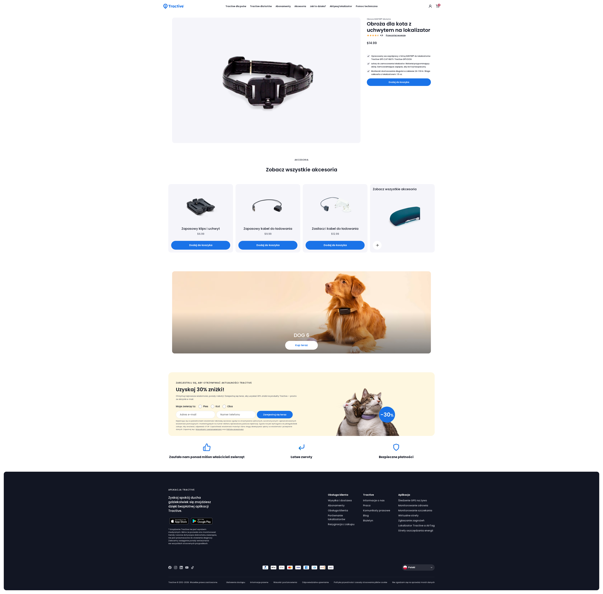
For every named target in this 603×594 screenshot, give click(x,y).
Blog (366, 515)
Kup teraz (301, 345)
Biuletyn (368, 520)
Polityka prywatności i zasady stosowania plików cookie (360, 582)
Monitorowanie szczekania (415, 510)
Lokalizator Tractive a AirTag (416, 525)
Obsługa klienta (338, 510)
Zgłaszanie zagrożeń (411, 520)
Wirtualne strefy (408, 515)
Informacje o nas (374, 500)
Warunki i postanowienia (285, 582)
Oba (230, 406)
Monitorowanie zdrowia (413, 505)
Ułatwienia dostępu (235, 582)
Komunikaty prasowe (376, 510)
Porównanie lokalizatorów (336, 517)
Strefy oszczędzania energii (415, 530)
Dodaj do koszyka (399, 82)
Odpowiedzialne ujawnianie (315, 582)
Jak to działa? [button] (318, 6)
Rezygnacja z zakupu (341, 524)
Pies (205, 406)
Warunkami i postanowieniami (209, 429)
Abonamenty (336, 505)
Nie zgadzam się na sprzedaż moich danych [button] (413, 582)
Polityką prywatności (235, 429)
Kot (218, 406)
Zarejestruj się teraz (274, 414)
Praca (366, 505)
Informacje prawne (259, 582)
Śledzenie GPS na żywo (412, 500)
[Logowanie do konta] (430, 6)
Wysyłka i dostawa (340, 500)
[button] (377, 245)
